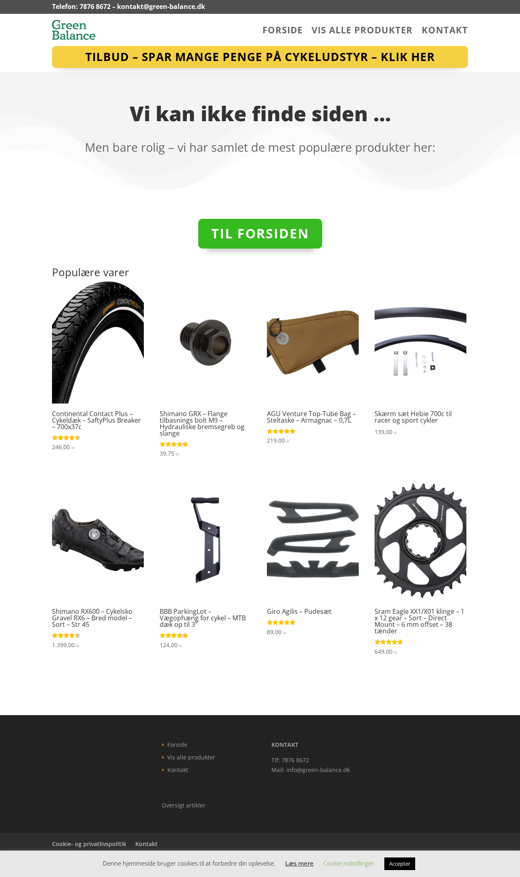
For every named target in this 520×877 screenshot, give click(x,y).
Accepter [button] (399, 863)
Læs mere (299, 863)
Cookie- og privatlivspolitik (89, 844)
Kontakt (445, 31)
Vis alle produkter (362, 31)
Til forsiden (260, 233)
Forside (282, 31)
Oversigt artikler (184, 805)
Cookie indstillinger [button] (348, 863)
